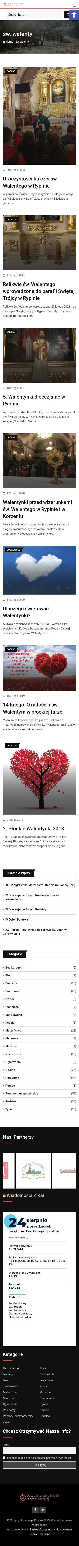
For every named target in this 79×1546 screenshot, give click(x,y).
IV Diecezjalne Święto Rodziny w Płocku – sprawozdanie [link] (32, 897)
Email (6, 1444)
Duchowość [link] (13, 991)
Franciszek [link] (12, 1007)
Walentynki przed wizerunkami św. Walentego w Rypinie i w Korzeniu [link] (37, 509)
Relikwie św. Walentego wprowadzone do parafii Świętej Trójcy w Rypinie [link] (39, 291)
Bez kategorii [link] (14, 967)
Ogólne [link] (10, 1070)
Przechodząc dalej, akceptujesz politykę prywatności (39, 1457)
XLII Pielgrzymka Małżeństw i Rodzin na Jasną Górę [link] (40, 885)
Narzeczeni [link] (13, 1054)
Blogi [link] (8, 975)
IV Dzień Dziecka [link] (16, 919)
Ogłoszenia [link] (13, 1062)
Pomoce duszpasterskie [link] (21, 1093)
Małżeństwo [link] (13, 1030)
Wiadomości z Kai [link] (25, 1195)
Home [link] (9, 41)
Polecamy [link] (12, 1077)
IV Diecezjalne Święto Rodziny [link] (25, 909)
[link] (74, 15)
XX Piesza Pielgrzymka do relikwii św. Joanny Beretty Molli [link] (35, 932)
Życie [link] (9, 1109)
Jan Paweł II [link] (13, 1015)
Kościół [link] (10, 1022)
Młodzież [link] (11, 1046)
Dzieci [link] (9, 999)
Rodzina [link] (10, 1101)
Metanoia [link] (11, 1038)
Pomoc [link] (10, 1085)
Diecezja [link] (11, 983)
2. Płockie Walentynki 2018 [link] (33, 828)
